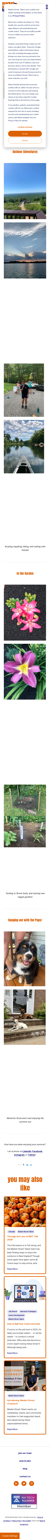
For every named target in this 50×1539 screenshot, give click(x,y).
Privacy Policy (19, 16)
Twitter (31, 1155)
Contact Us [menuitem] (25, 1476)
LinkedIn (27, 1151)
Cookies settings (25, 127)
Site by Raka (26, 1521)
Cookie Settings (9, 1536)
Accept (25, 134)
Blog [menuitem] (25, 1468)
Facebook (37, 1151)
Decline (25, 140)
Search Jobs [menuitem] (25, 1461)
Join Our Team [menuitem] (25, 1453)
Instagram (19, 1155)
